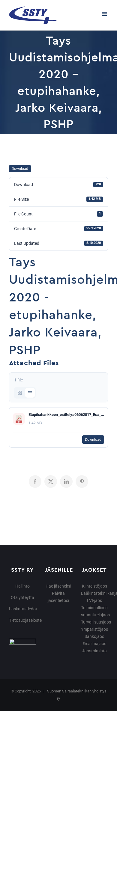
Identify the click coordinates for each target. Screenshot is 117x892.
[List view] (30, 393)
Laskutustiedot (23, 608)
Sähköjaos (94, 636)
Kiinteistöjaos (94, 586)
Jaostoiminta (94, 650)
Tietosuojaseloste (25, 620)
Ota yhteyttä (22, 597)
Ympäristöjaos (94, 629)
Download (20, 169)
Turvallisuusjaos (96, 622)
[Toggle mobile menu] (105, 14)
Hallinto (22, 586)
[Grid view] (20, 393)
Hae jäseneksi (58, 586)
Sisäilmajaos (94, 643)
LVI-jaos (94, 600)
